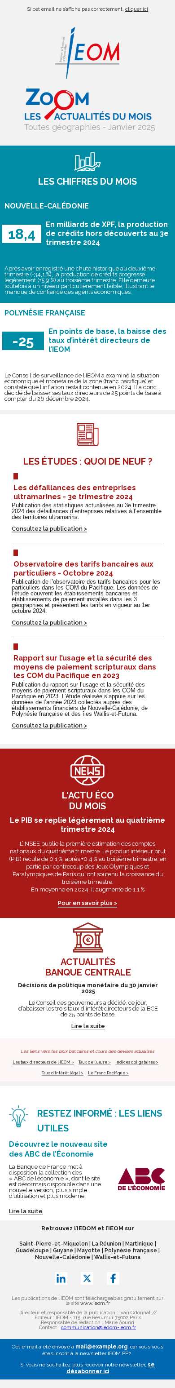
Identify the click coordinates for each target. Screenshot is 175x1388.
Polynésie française (131, 1250)
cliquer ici (136, 9)
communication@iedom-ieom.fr (98, 1327)
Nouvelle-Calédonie (62, 1257)
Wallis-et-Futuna (117, 1257)
